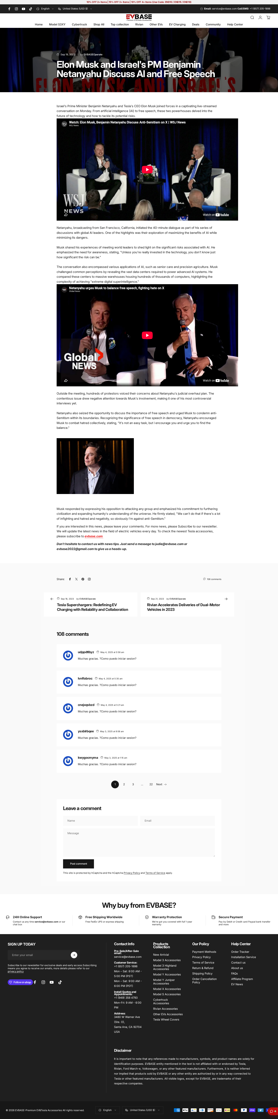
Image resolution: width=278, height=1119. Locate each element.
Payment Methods (204, 951)
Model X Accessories (167, 989)
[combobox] (45, 8)
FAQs (234, 973)
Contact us (238, 962)
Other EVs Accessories (168, 1014)
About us (237, 968)
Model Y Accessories (167, 974)
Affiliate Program (242, 979)
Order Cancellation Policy (204, 980)
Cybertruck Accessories (161, 1001)
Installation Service (243, 957)
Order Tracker (240, 951)
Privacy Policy (132, 872)
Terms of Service (155, 872)
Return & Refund (202, 968)
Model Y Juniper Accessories (164, 981)
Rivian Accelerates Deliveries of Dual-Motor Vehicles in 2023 (183, 607)
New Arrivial (161, 954)
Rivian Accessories (165, 1008)
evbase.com (94, 536)
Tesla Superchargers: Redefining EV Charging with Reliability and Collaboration (92, 607)
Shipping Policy (202, 973)
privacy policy (16, 971)
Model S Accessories (167, 994)
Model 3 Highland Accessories (164, 967)
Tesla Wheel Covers (166, 1019)
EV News (237, 984)
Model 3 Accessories (167, 960)
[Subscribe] (74, 955)
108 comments (214, 579)
